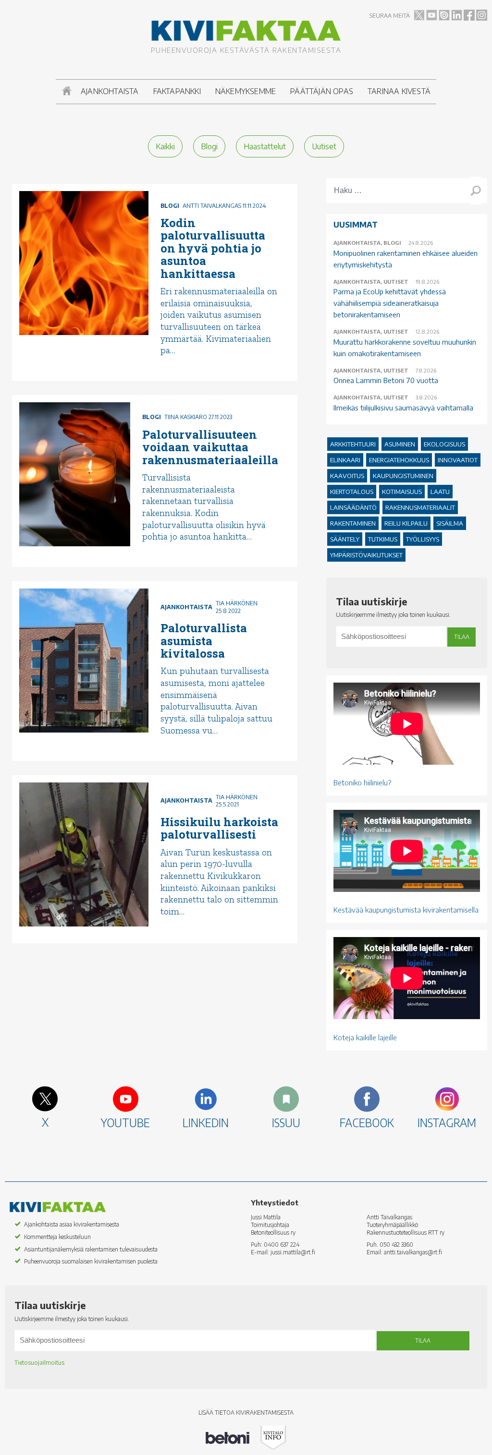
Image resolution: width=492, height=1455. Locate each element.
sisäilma (449, 523)
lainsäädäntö (353, 507)
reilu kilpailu (406, 523)
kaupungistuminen (403, 476)
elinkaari (345, 460)
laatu (440, 491)
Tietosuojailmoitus (39, 1362)
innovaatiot (458, 460)
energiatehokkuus (399, 460)
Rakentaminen (353, 523)
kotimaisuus (402, 491)
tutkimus (382, 539)
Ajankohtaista (110, 91)
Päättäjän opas (321, 91)
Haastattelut (265, 146)
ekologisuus (444, 444)
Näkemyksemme (245, 91)
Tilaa (461, 636)
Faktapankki (177, 91)
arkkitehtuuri (353, 444)
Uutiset (324, 146)
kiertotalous (351, 491)
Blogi (209, 146)
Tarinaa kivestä (399, 91)
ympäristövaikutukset (366, 555)
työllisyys (422, 539)
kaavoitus (347, 476)
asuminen (399, 444)
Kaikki (165, 146)
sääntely (344, 539)
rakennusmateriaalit (420, 507)
